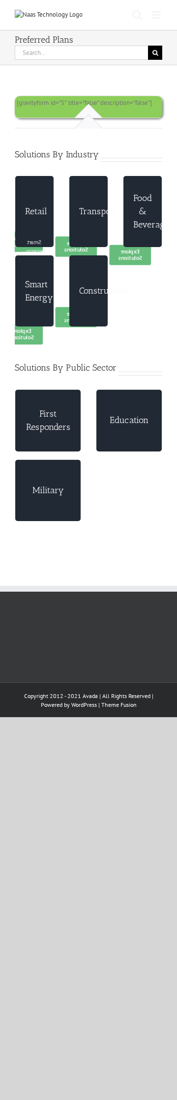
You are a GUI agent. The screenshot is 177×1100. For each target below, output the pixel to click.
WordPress (84, 704)
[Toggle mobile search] (137, 15)
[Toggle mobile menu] (157, 15)
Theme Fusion (119, 704)
